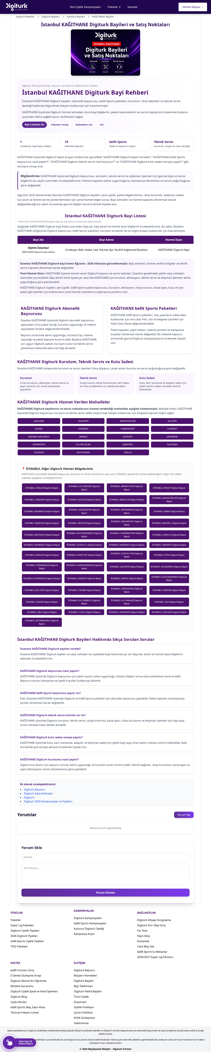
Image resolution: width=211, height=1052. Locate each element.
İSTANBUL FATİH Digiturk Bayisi (169, 554)
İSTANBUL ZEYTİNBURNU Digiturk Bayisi (42, 622)
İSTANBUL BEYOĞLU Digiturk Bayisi (169, 523)
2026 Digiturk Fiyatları (24, 936)
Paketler (114, 7)
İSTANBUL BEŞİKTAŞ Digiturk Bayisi (42, 523)
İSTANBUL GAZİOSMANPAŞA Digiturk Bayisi (84, 567)
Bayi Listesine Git (34, 124)
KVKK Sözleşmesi (84, 1018)
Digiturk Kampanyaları (88, 918)
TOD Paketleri (19, 946)
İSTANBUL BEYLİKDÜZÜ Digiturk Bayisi (126, 523)
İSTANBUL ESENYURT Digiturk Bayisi (84, 554)
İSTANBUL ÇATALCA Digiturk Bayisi (169, 534)
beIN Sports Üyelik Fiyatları (27, 941)
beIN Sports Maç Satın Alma (28, 1007)
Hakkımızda (81, 1023)
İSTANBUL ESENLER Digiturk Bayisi (42, 554)
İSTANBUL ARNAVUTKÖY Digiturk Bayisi (126, 488)
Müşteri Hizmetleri (85, 975)
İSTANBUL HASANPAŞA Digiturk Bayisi (41, 578)
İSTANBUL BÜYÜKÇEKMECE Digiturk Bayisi (84, 535)
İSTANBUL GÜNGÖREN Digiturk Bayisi (169, 566)
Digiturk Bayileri (84, 981)
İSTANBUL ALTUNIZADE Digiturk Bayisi (84, 488)
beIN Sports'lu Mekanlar (152, 952)
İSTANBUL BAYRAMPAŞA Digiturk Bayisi (127, 511)
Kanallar (133, 7)
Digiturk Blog (19, 996)
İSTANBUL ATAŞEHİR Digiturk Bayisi (42, 499)
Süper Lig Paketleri (22, 925)
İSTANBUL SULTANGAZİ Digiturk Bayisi (126, 602)
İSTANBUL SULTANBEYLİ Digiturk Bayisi (84, 602)
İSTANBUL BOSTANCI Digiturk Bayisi (41, 534)
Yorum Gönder (105, 892)
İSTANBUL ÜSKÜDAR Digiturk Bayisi (169, 612)
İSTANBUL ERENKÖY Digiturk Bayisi (169, 544)
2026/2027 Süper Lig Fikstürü (155, 957)
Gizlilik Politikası (84, 1007)
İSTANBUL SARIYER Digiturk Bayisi (169, 590)
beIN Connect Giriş (22, 970)
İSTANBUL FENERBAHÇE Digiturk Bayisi (42, 567)
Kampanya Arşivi (84, 934)
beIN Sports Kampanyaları (90, 923)
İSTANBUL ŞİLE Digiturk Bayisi (169, 601)
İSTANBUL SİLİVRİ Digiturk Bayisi (42, 601)
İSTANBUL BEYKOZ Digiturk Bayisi (84, 523)
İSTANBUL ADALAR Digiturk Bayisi (41, 487)
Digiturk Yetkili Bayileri (88, 991)
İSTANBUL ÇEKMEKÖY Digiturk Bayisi (42, 544)
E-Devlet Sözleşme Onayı (26, 975)
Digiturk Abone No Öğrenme (28, 981)
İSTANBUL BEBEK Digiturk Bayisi (169, 511)
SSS (102, 124)
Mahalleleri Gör (84, 124)
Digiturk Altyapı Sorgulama (154, 920)
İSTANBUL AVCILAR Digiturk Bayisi (84, 499)
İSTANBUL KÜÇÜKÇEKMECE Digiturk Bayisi (169, 578)
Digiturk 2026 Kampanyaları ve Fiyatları (48, 801)
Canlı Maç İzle (145, 946)
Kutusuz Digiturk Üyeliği (89, 928)
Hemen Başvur (192, 7)
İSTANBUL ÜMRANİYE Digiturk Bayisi (127, 612)
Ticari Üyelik (81, 996)
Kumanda (143, 941)
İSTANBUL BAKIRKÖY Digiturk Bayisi (41, 511)
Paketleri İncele (60, 124)
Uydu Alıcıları (19, 1002)
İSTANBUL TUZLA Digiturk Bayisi (84, 612)
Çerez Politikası (83, 1012)
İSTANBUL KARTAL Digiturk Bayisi (127, 578)
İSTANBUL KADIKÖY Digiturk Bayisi (84, 578)
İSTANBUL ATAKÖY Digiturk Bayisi (169, 487)
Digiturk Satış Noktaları (38, 793)
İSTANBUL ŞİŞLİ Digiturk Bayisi (42, 612)
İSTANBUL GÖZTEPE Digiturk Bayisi (127, 566)
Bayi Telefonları (83, 986)
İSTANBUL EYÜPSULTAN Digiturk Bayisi (127, 555)
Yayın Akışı (143, 936)
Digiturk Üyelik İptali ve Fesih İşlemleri (34, 991)
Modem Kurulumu (22, 986)
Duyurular (80, 1002)
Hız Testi (142, 930)
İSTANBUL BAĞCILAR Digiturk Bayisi (126, 499)
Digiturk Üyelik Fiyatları (25, 930)
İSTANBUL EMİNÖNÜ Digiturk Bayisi (126, 544)
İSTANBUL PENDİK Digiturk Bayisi (84, 590)
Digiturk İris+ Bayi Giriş (151, 925)
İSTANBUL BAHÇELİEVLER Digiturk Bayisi (169, 499)
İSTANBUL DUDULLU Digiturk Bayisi (84, 544)
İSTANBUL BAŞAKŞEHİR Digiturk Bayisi (84, 511)
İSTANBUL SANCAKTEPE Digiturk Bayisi (127, 590)
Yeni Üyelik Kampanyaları (85, 7)
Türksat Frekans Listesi (25, 1012)
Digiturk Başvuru (34, 789)
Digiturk (29, 797)
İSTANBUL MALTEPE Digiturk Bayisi (42, 590)
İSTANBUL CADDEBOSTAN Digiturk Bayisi (127, 535)
